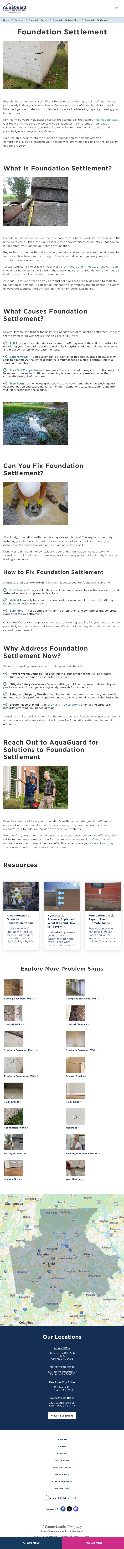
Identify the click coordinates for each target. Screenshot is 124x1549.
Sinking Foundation (15, 1153)
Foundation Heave (15, 1128)
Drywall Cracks (75, 1076)
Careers (62, 1446)
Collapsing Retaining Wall (81, 998)
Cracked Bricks (13, 1024)
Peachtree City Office (62, 1382)
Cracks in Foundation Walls (20, 1076)
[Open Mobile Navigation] (116, 8)
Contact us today (102, 843)
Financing (62, 1453)
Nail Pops (71, 1128)
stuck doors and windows (78, 266)
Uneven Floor (12, 1179)
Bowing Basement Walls (18, 998)
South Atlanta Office (62, 1398)
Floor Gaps (72, 1102)
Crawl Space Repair (62, 1481)
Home (6, 20)
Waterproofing (62, 1474)
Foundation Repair (38, 20)
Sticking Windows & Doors (81, 1153)
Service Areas (62, 1460)
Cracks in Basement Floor (19, 1050)
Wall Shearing (74, 1179)
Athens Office (62, 1348)
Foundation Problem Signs (66, 20)
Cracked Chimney (76, 1024)
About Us (62, 1439)
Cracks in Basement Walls (81, 1050)
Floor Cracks (11, 1102)
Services (19, 20)
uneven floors (109, 266)
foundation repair (106, 119)
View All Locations (62, 1415)
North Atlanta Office (62, 1366)
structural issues (14, 260)
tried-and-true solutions (64, 704)
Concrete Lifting (62, 1488)
